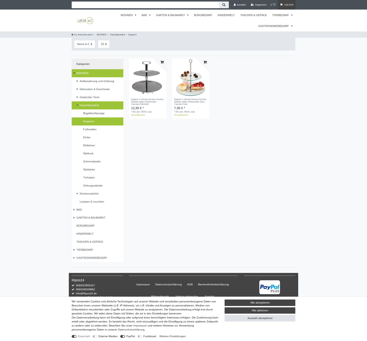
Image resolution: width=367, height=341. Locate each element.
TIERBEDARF (281, 15)
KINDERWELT (226, 15)
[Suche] (224, 5)
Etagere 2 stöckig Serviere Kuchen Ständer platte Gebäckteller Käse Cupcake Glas (190, 101)
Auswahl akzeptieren (260, 318)
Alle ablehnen (260, 310)
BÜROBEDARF (203, 15)
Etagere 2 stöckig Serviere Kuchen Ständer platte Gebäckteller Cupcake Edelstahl (147, 101)
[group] (147, 77)
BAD (145, 15)
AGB (190, 284)
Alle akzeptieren (260, 302)
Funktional (149, 336)
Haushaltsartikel (117, 34)
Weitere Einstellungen (172, 336)
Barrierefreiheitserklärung (213, 284)
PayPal (130, 336)
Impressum (143, 284)
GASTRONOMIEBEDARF (274, 26)
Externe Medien (108, 336)
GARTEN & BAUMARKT (171, 15)
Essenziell (84, 336)
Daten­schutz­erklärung (168, 284)
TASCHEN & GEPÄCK (253, 15)
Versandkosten (138, 115)
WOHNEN (127, 15)
